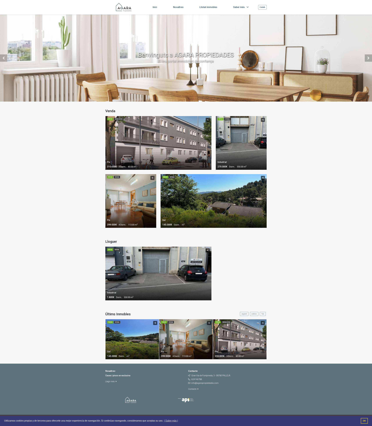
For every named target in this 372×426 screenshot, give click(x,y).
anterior (254, 314)
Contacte (192, 389)
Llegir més (110, 381)
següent (244, 314)
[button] (3, 58)
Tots (262, 314)
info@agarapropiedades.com (205, 383)
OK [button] (364, 421)
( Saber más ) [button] (171, 420)
